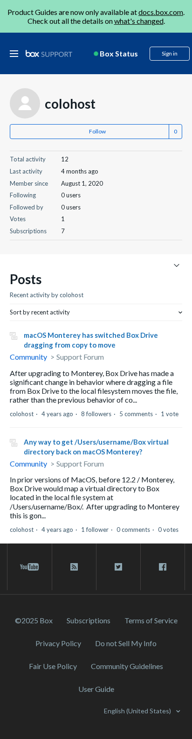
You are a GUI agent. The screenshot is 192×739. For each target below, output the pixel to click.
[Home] (49, 54)
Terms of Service (151, 620)
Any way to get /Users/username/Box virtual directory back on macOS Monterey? (96, 447)
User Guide (96, 688)
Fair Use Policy (53, 666)
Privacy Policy (58, 643)
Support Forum (80, 356)
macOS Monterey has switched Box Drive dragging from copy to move (91, 340)
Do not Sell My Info (126, 643)
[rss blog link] (74, 567)
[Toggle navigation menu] (176, 265)
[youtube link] (29, 567)
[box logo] (49, 53)
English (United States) (138, 711)
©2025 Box (34, 620)
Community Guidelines (127, 666)
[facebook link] (163, 567)
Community (28, 356)
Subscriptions (88, 620)
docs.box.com (160, 11)
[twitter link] (118, 567)
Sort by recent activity (40, 312)
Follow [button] (97, 131)
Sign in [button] (170, 53)
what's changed (139, 20)
